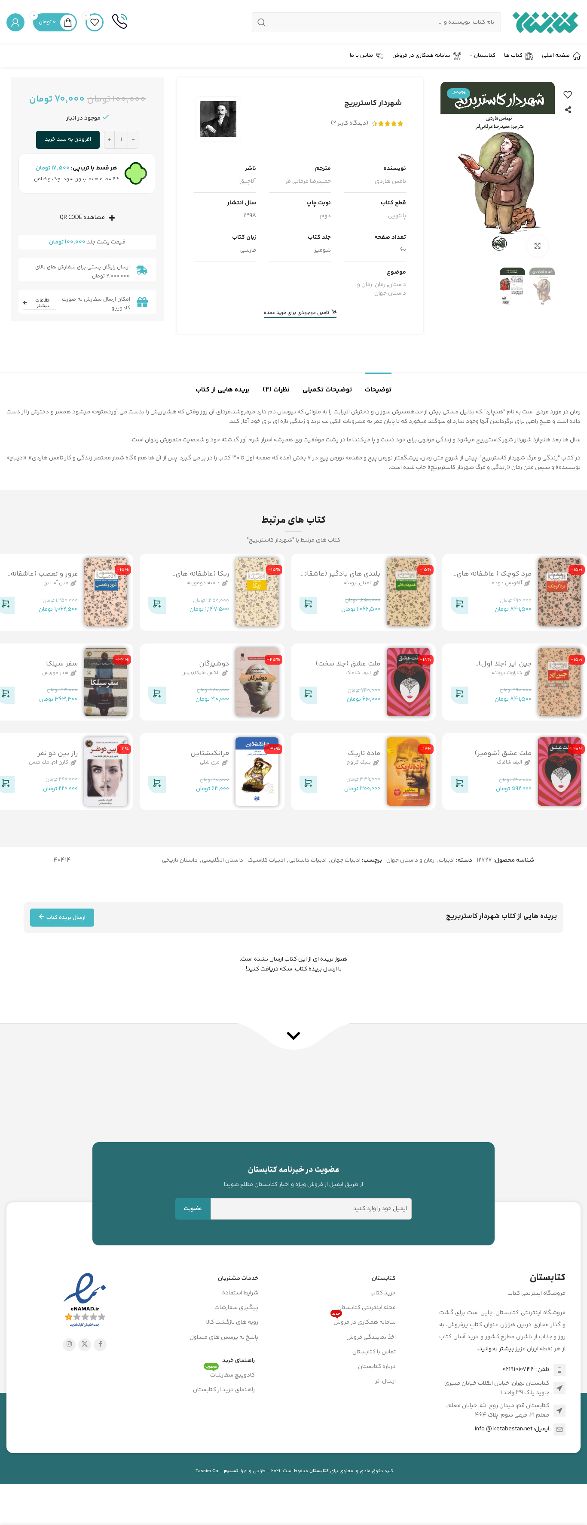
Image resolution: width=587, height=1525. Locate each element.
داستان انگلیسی (222, 860)
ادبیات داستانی (308, 860)
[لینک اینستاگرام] (69, 1344)
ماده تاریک (364, 753)
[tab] (378, 386)
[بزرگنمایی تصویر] (537, 246)
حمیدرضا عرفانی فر (308, 181)
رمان (380, 285)
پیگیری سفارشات (236, 1307)
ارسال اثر (385, 1381)
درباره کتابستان (377, 1366)
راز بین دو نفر (57, 753)
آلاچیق (247, 181)
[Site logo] (545, 22)
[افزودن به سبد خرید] (459, 607)
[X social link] (84, 1344)
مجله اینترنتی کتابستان (366, 1307)
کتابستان (384, 1278)
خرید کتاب (383, 1293)
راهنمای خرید (238, 1360)
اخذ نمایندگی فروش (371, 1337)
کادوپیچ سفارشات (230, 1374)
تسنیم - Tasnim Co (217, 1471)
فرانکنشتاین (209, 753)
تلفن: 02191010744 (526, 1369)
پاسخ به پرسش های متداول (224, 1337)
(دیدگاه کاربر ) (349, 123)
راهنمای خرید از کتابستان (224, 1390)
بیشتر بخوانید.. (495, 1349)
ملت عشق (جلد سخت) (347, 664)
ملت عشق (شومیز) (503, 753)
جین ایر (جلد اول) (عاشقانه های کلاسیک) (497, 669)
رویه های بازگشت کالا (232, 1322)
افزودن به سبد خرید (68, 139)
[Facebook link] (100, 1344)
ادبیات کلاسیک (266, 860)
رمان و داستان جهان (381, 289)
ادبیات (447, 860)
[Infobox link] (119, 22)
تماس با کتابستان (374, 1352)
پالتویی (397, 216)
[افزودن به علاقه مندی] (567, 94)
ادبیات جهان (346, 860)
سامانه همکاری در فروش (364, 1321)
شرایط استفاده (240, 1293)
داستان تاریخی (180, 860)
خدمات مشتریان (238, 1278)
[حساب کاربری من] (15, 22)
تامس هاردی (390, 181)
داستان (397, 285)
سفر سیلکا (62, 664)
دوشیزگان (214, 664)
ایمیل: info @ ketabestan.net (512, 1429)
